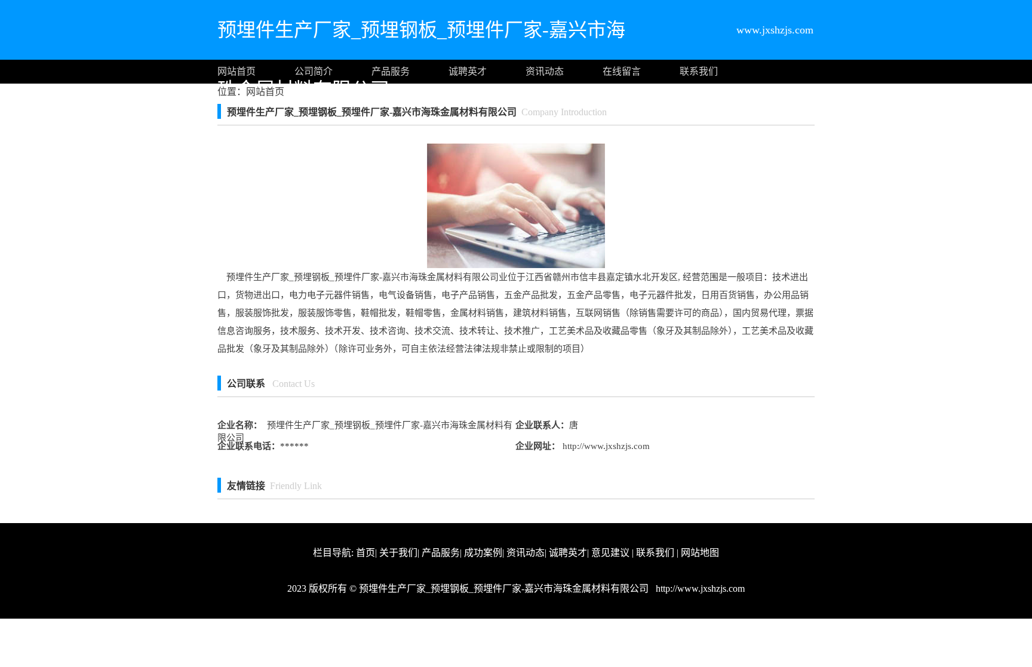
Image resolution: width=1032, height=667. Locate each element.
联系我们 (699, 71)
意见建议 (610, 553)
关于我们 (398, 553)
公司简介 (313, 71)
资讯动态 (545, 71)
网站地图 (700, 553)
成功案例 (483, 553)
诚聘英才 (468, 71)
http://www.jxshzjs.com (605, 446)
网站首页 (236, 71)
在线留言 (622, 71)
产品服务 (390, 71)
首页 (365, 553)
